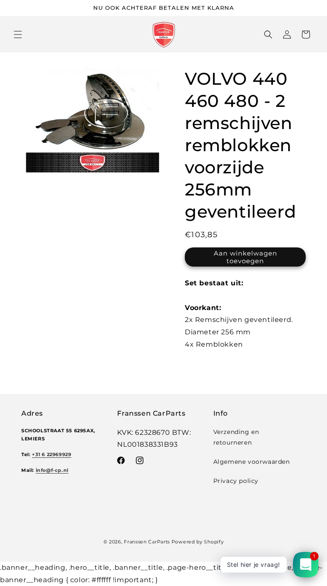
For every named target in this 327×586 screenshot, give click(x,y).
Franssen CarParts (147, 542)
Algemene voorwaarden (251, 461)
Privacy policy (235, 481)
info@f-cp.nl (52, 470)
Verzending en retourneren (236, 437)
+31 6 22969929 (51, 454)
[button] (18, 34)
